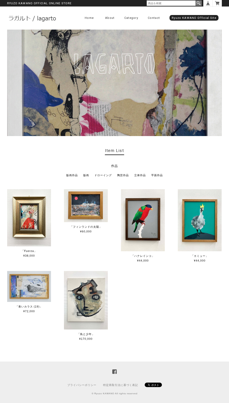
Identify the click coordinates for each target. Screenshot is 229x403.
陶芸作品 (123, 175)
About (110, 18)
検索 (198, 3)
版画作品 (72, 175)
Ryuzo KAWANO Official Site (194, 18)
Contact (154, 18)
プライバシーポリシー (81, 385)
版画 (86, 175)
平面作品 (157, 175)
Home (89, 18)
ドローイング (103, 175)
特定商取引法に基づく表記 (120, 385)
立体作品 (140, 175)
